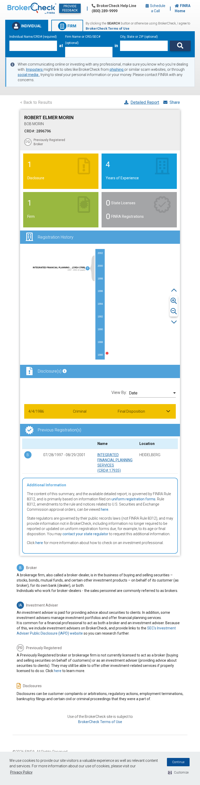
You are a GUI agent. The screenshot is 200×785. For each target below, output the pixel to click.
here (104, 509)
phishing (117, 69)
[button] (178, 772)
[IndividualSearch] (180, 46)
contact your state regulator (85, 534)
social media (28, 75)
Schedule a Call (157, 8)
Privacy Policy (21, 772)
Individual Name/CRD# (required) (33, 37)
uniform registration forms (133, 499)
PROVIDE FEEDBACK (70, 8)
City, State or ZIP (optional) (139, 37)
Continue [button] (178, 762)
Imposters (34, 69)
